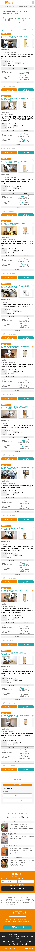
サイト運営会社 (13, 944)
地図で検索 (18, 780)
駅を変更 (17, 795)
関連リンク (6, 941)
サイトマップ (14, 941)
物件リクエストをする (17, 888)
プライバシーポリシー (26, 941)
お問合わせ (10, 90)
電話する (26, 90)
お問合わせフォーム (17, 927)
